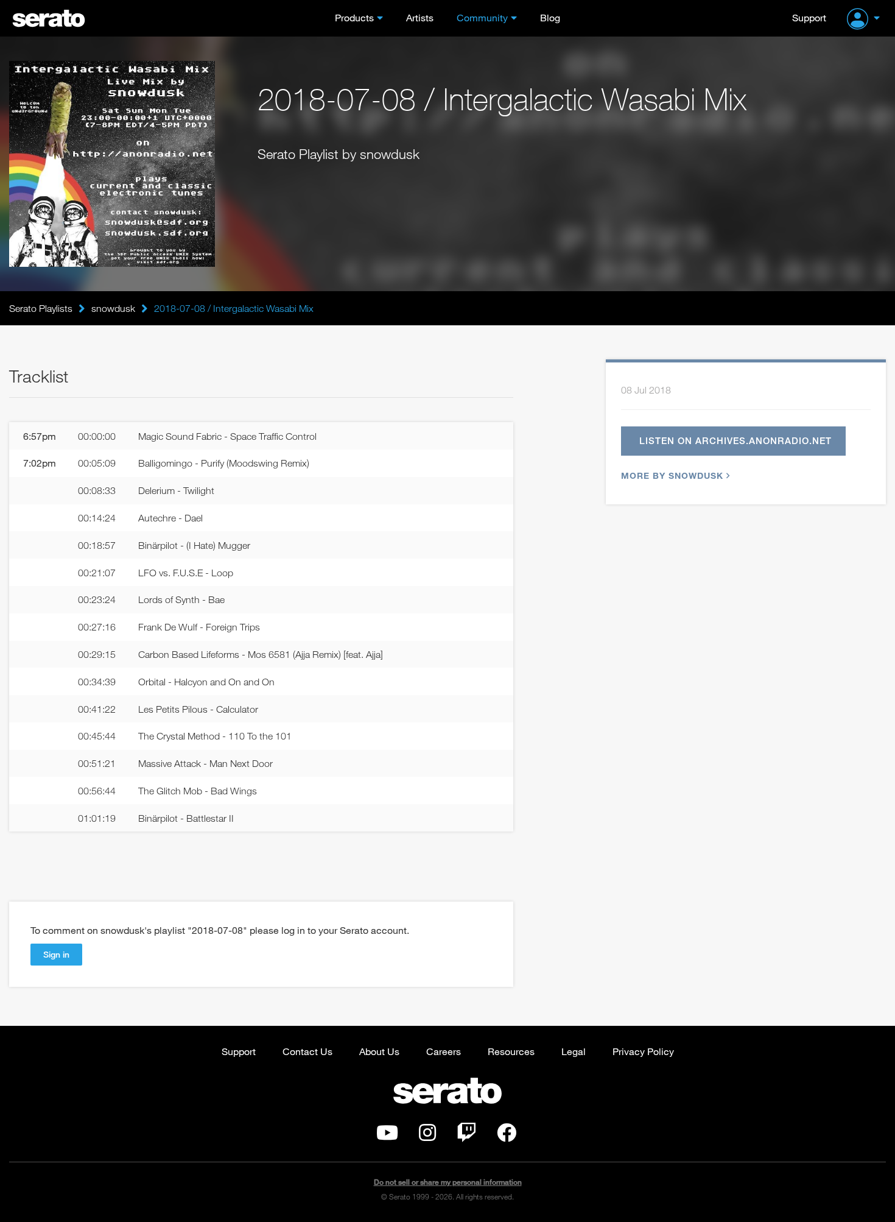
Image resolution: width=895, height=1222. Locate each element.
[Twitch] (466, 1136)
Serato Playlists (40, 308)
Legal (573, 1051)
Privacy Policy (643, 1051)
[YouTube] (387, 1136)
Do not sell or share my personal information (448, 1182)
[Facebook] (506, 1136)
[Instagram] (427, 1136)
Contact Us (307, 1051)
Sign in (56, 954)
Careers (443, 1051)
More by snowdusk (672, 475)
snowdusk (113, 308)
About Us (379, 1051)
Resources (511, 1051)
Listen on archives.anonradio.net (735, 440)
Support (809, 17)
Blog (550, 17)
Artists (419, 17)
